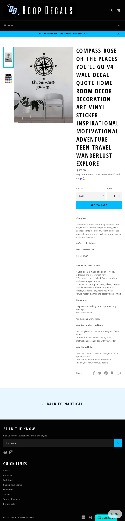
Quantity (112, 188)
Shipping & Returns (12, 484)
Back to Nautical (64, 403)
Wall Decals (8, 480)
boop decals (14, 517)
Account (118, 25)
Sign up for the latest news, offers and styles (25, 435)
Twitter (6, 494)
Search (6, 470)
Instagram (8, 489)
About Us (7, 475)
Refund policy (10, 503)
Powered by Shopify (27, 517)
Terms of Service (11, 499)
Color (79, 188)
